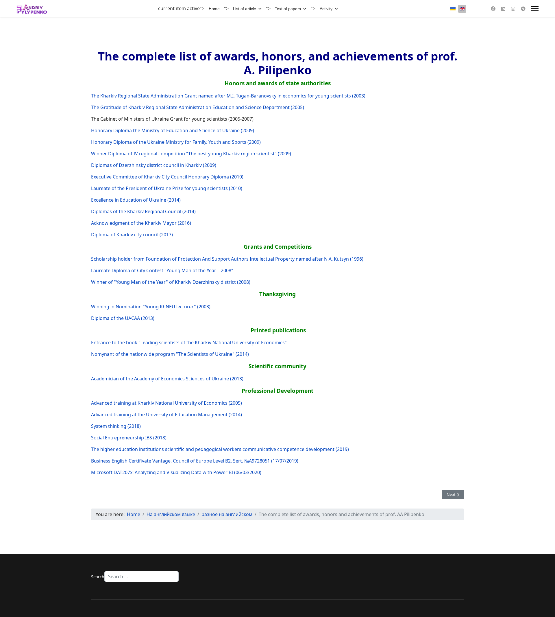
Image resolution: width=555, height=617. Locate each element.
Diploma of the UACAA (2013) (122, 318)
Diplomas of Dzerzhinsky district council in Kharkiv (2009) (153, 165)
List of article (244, 8)
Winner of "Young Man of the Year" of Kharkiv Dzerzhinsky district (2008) (170, 282)
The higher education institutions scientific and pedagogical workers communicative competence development (212, 449)
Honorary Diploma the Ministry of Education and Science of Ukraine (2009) (172, 130)
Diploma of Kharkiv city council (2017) (132, 234)
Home (214, 8)
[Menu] (535, 8)
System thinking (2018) (116, 426)
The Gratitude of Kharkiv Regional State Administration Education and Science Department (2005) (197, 107)
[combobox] (141, 576)
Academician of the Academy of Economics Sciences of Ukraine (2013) (167, 378)
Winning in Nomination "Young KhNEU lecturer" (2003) (150, 306)
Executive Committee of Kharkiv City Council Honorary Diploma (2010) (167, 177)
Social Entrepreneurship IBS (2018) (128, 437)
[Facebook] (493, 8)
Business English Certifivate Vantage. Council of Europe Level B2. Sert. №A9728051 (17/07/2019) (194, 461)
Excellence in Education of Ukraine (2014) (136, 200)
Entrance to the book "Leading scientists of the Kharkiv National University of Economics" (189, 342)
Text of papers (288, 8)
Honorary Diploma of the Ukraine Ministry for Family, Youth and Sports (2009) (176, 142)
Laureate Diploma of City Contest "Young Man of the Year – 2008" (162, 270)
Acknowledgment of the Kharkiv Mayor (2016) (141, 223)
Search (97, 576)
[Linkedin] (503, 8)
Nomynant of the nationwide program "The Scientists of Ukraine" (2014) (170, 354)
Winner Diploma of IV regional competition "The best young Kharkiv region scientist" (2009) (191, 153)
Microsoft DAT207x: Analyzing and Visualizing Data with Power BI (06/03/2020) (176, 472)
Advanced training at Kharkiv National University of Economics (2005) (166, 403)
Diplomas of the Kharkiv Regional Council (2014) (143, 211)
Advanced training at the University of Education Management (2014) (166, 414)
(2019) (342, 449)
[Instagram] (513, 8)
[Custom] (523, 8)
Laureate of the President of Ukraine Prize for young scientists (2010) (166, 188)
